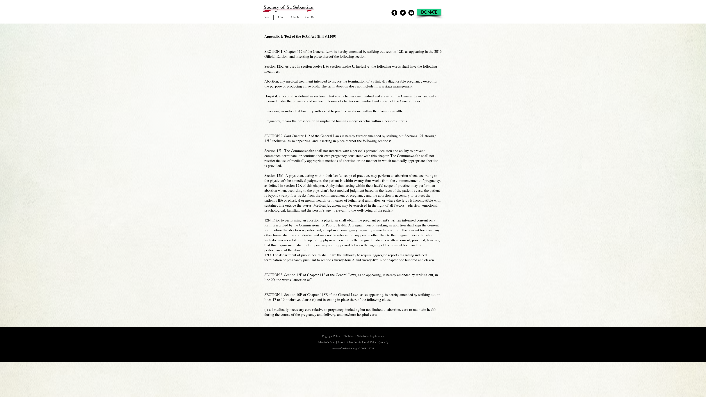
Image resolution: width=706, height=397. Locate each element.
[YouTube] (411, 13)
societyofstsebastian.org (344, 348)
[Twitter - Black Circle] (403, 13)
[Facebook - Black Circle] (394, 13)
